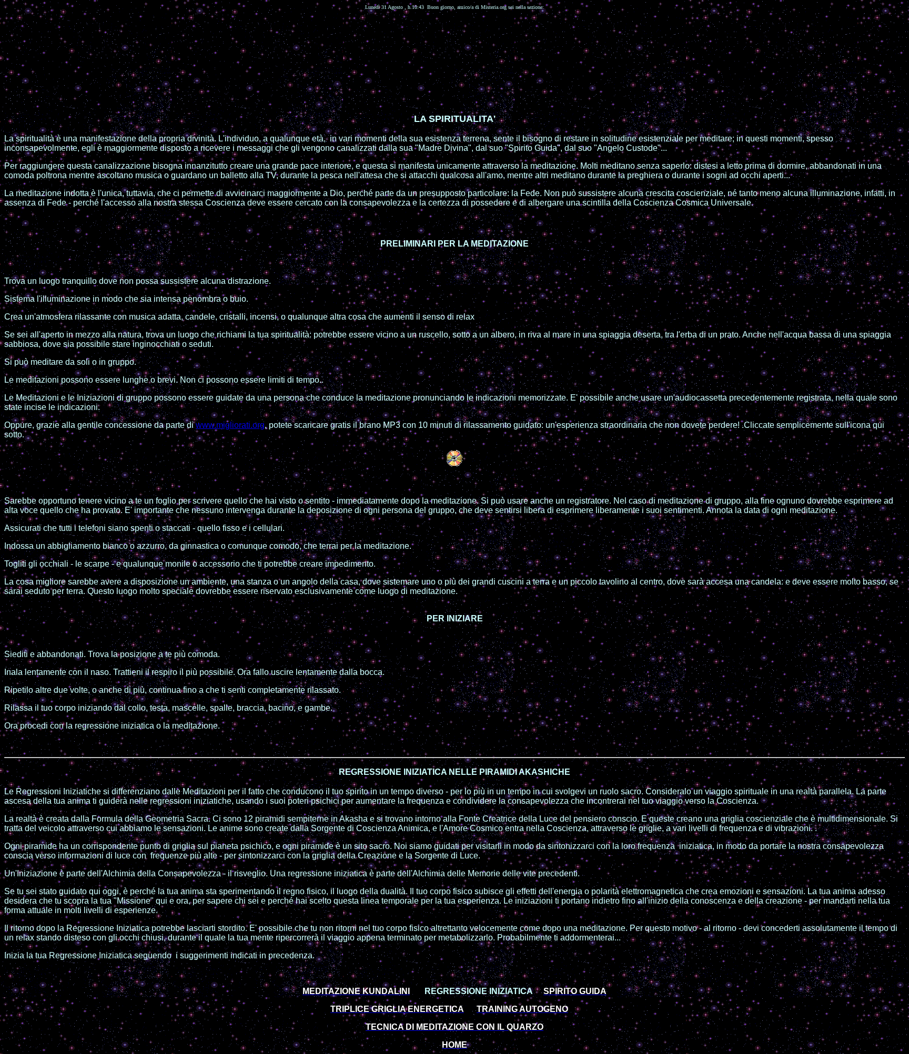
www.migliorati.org (230, 425)
